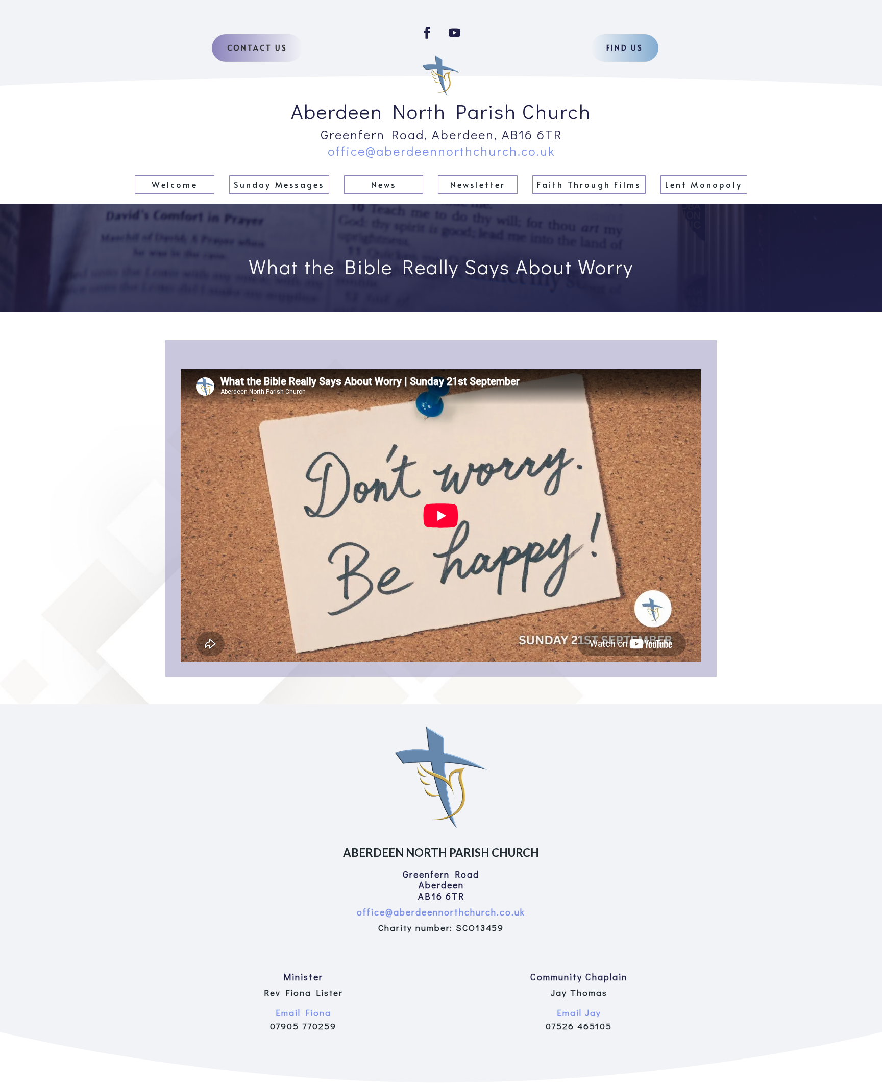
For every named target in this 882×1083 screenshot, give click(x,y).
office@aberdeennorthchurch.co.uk (441, 150)
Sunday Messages (279, 184)
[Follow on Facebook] (427, 32)
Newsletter (478, 184)
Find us (624, 48)
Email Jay (579, 1012)
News (384, 184)
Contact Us (257, 48)
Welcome (174, 184)
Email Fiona (303, 1012)
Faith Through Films (589, 184)
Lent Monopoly (703, 184)
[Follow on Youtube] (455, 32)
